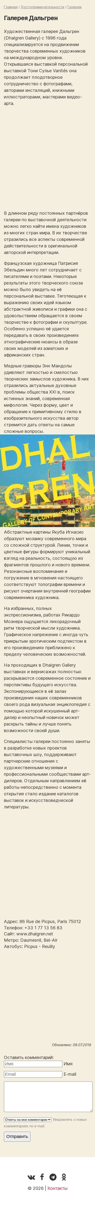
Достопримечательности (42, 7)
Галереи (74, 7)
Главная (11, 7)
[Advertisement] (47, 158)
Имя (68, 1063)
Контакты (57, 1188)
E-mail (70, 1074)
